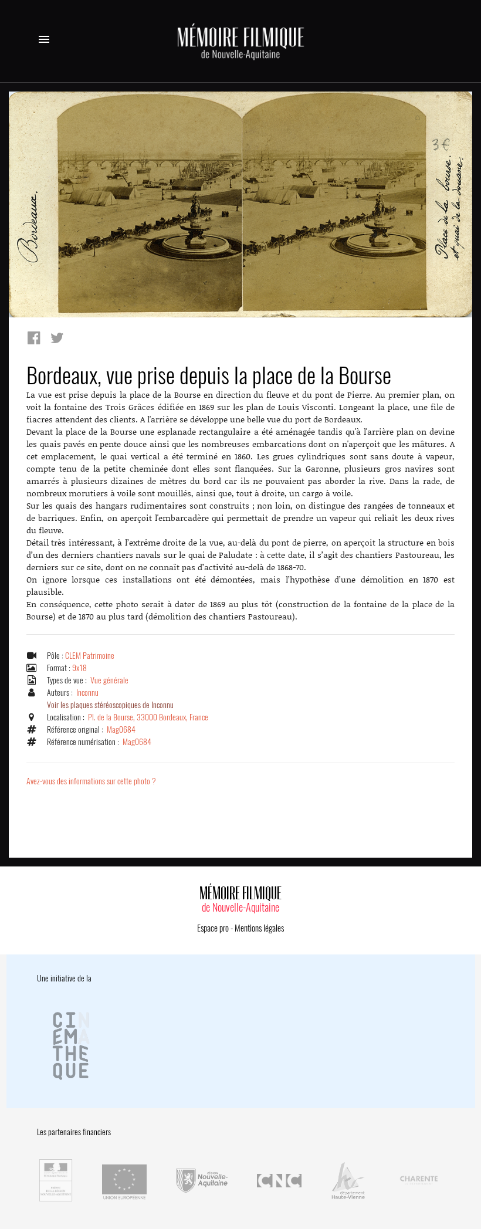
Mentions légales (259, 928)
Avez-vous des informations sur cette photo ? (91, 781)
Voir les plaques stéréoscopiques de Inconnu (110, 704)
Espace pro (213, 928)
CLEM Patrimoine (89, 655)
